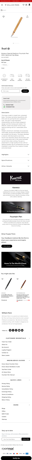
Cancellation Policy (7, 389)
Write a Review (7, 246)
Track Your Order (7, 341)
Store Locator (6, 355)
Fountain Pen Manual (8, 375)
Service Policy (6, 386)
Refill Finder (5, 414)
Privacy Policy (6, 383)
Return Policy (6, 400)
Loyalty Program (6, 350)
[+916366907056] (4, 107)
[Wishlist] (23, 5)
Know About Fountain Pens (10, 364)
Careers (4, 416)
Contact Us (5, 352)
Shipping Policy (6, 397)
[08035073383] (4, 105)
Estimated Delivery (7, 85)
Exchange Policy (6, 391)
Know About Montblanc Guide (11, 366)
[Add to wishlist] (3, 16)
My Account (5, 347)
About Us (4, 344)
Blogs (3, 408)
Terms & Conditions (7, 394)
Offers (3, 411)
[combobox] (16, 10)
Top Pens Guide (6, 369)
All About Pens (6, 372)
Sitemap (4, 419)
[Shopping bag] (26, 5)
